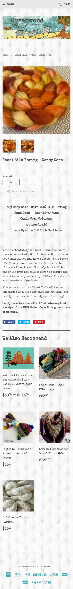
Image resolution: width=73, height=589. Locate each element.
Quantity (8, 176)
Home (5, 55)
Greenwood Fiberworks (37, 567)
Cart (66, 4)
